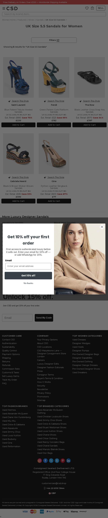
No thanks (28, 283)
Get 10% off (28, 275)
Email (8, 260)
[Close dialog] (102, 227)
